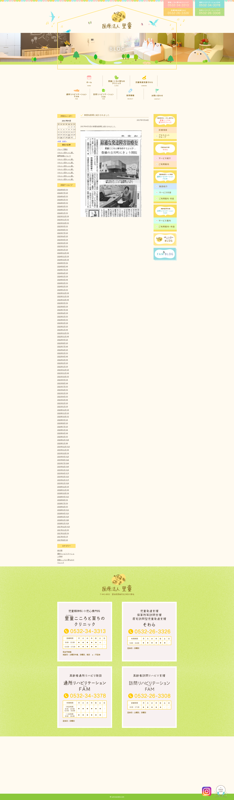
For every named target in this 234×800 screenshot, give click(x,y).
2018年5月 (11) (63, 510)
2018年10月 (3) (63, 493)
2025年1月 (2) (62, 250)
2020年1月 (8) (62, 443)
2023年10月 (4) (63, 300)
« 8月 (59, 141)
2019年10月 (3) (63, 453)
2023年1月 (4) (62, 330)
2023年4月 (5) (62, 320)
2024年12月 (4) (63, 253)
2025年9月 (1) (62, 226)
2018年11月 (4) (63, 490)
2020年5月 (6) (62, 430)
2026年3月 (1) (62, 206)
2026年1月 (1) (62, 213)
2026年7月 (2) (62, 193)
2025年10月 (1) (63, 223)
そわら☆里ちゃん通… (65, 153)
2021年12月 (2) (63, 370)
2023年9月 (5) (62, 303)
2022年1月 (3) (62, 367)
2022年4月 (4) (62, 356)
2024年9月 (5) (62, 263)
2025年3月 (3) (62, 243)
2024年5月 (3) (62, 276)
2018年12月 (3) (63, 487)
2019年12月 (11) (63, 447)
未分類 (59, 550)
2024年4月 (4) (62, 280)
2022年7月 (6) (62, 346)
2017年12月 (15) (63, 527)
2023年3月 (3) (62, 323)
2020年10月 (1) (63, 416)
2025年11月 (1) (63, 220)
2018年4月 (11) (63, 513)
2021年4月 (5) (62, 396)
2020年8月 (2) (62, 423)
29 (69, 137)
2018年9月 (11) (63, 497)
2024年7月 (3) (62, 270)
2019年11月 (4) (63, 450)
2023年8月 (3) (62, 306)
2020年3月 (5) (62, 437)
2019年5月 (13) (63, 470)
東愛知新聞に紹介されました (96, 115)
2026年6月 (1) (62, 196)
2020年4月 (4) (62, 433)
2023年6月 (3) (62, 313)
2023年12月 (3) (63, 293)
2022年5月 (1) (62, 353)
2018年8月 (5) (62, 500)
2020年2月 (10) (63, 440)
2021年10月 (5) (63, 377)
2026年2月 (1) (62, 210)
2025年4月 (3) (62, 240)
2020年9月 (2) (62, 420)
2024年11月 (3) (63, 256)
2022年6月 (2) (62, 350)
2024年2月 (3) (62, 286)
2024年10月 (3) (63, 260)
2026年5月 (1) (62, 200)
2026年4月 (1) (62, 203)
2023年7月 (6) (62, 310)
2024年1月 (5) (62, 290)
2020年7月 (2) (62, 427)
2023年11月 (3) (63, 296)
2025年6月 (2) (62, 236)
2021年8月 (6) (62, 383)
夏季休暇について (64, 156)
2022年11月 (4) (63, 336)
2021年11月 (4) (63, 373)
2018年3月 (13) (63, 517)
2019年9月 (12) (63, 457)
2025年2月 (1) (62, 246)
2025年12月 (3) (63, 216)
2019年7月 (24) (63, 463)
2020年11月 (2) (63, 413)
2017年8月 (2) (62, 540)
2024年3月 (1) (62, 283)
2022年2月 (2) (62, 363)
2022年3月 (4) (62, 360)
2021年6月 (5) (62, 390)
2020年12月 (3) (63, 410)
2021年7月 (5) (62, 387)
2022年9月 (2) (62, 340)
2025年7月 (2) (62, 233)
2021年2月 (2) (62, 403)
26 (61, 137)
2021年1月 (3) (62, 406)
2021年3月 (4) (62, 400)
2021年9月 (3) (62, 380)
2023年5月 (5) (62, 316)
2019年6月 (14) (63, 467)
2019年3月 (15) (63, 477)
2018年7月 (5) (62, 503)
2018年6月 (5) (62, 507)
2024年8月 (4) (62, 266)
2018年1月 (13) (63, 523)
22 (69, 135)
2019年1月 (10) (63, 483)
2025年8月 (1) (62, 230)
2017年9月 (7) (62, 537)
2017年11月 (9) (63, 530)
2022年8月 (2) (62, 343)
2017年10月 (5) (63, 533)
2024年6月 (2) (62, 273)
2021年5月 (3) (62, 393)
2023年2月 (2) (62, 326)
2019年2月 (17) (63, 480)
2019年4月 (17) (63, 473)
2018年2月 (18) (63, 520)
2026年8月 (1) (62, 190)
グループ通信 (62, 149)
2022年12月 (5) (63, 333)
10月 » (64, 141)
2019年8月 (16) (63, 460)
